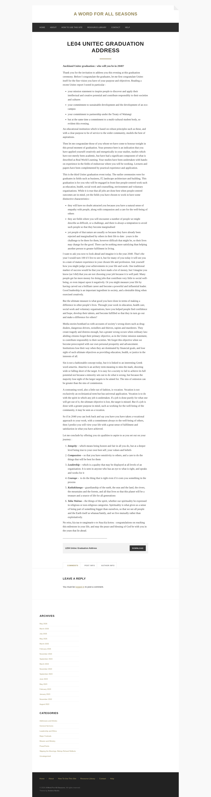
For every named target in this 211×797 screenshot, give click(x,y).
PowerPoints (44, 746)
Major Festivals (45, 736)
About (53, 27)
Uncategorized (45, 756)
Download (137, 548)
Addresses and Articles (48, 721)
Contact (115, 27)
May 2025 (43, 639)
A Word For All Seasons (105, 13)
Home (42, 27)
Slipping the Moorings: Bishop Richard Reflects (58, 751)
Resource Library (96, 27)
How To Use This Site (71, 27)
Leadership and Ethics (48, 731)
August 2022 (44, 704)
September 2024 (46, 659)
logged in (79, 587)
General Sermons (46, 726)
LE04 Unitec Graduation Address (81, 548)
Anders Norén (53, 791)
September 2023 (46, 674)
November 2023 (46, 669)
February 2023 (45, 689)
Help (127, 27)
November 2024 (46, 654)
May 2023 (43, 684)
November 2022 (46, 699)
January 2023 (45, 694)
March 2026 (44, 629)
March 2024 (44, 664)
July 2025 (43, 634)
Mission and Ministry (47, 741)
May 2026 (43, 624)
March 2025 (44, 644)
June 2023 (44, 679)
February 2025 (45, 649)
